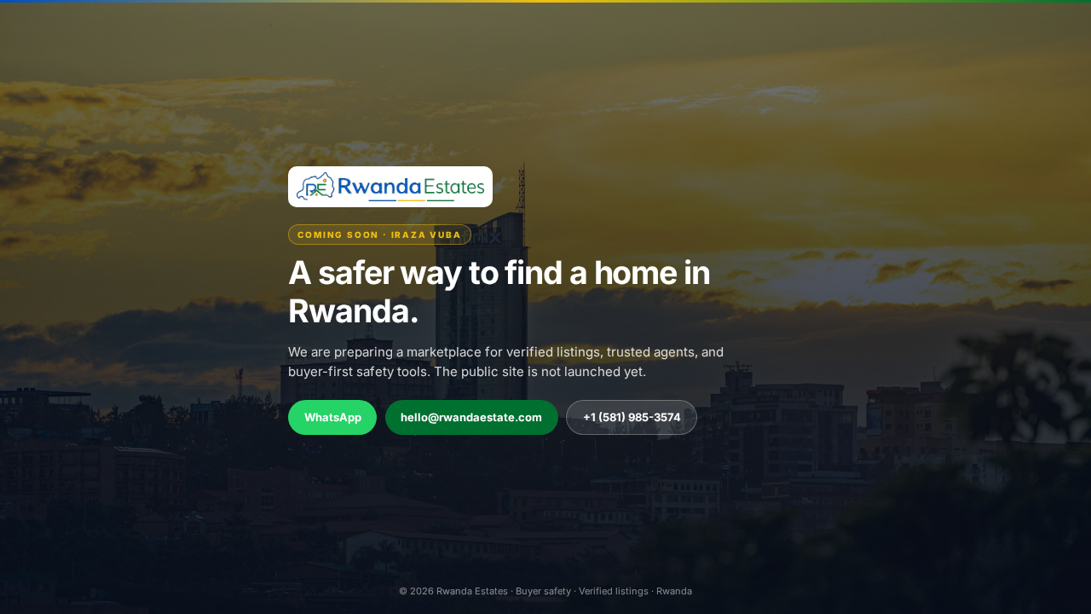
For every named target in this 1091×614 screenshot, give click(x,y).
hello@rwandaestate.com (471, 417)
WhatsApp (332, 417)
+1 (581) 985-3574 (632, 417)
